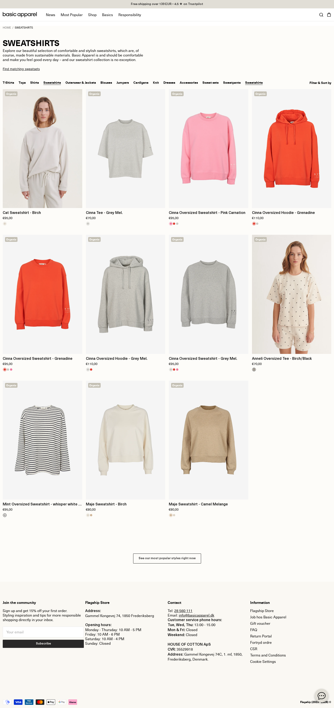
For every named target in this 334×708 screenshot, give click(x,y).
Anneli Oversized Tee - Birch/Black (282, 359)
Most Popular (72, 14)
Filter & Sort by (320, 83)
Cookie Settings (263, 661)
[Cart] (329, 14)
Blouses (106, 82)
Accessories (189, 82)
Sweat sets (210, 82)
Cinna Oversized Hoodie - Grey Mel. (116, 359)
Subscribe (43, 643)
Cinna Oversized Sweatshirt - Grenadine (37, 359)
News (50, 14)
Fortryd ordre (261, 642)
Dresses (169, 82)
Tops (22, 82)
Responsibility (129, 14)
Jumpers (123, 82)
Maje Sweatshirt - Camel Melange (198, 504)
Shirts (34, 82)
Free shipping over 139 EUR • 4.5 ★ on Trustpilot (167, 4)
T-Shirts (8, 82)
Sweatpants (232, 82)
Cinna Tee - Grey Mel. (104, 213)
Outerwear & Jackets (80, 82)
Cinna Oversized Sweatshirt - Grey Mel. (203, 359)
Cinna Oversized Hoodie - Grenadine (283, 213)
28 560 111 (183, 610)
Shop (92, 14)
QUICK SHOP (42, 201)
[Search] (321, 14)
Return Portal (261, 636)
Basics (107, 14)
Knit (156, 82)
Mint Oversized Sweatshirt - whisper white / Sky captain (41, 505)
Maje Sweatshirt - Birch (106, 504)
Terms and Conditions (268, 655)
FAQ (253, 629)
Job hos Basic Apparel (268, 617)
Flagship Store (262, 610)
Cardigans (140, 82)
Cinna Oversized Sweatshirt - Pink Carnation (207, 213)
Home (7, 27)
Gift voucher (260, 623)
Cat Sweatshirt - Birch (22, 213)
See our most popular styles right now (167, 558)
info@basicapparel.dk (196, 615)
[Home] (20, 14)
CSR (253, 648)
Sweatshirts (52, 82)
